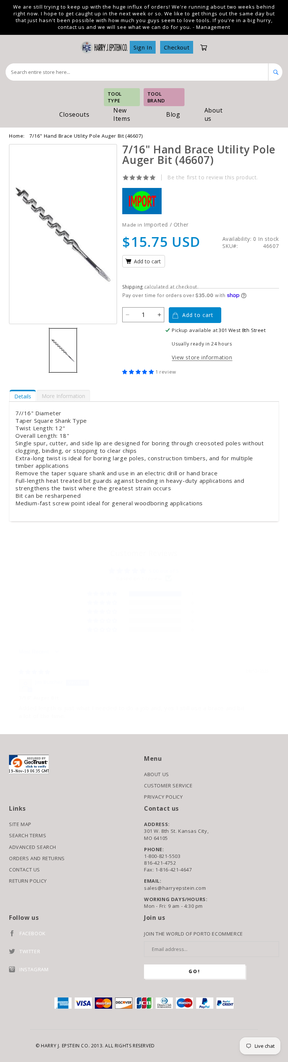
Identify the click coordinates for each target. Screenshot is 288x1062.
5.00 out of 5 (164, 571)
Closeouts (74, 114)
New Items (121, 114)
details (22, 396)
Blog (173, 114)
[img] (34, 671)
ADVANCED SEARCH (32, 847)
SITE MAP (20, 824)
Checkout (176, 47)
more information (63, 396)
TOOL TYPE (115, 97)
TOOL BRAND (156, 97)
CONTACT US (24, 869)
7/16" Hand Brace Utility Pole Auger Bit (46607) (85, 135)
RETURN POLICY (28, 880)
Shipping (132, 287)
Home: (17, 135)
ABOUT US (156, 774)
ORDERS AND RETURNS (37, 858)
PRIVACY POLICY (163, 796)
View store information (202, 357)
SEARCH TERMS (27, 835)
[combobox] (137, 72)
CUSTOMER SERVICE (168, 785)
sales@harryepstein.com (175, 888)
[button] (138, 371)
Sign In (143, 47)
